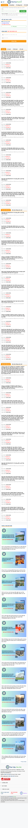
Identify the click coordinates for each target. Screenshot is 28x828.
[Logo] (7, 767)
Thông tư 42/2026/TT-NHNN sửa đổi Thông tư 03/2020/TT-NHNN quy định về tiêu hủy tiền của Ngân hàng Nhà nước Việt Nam (12, 72)
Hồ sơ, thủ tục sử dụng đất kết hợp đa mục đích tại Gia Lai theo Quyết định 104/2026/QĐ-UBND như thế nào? (13, 570)
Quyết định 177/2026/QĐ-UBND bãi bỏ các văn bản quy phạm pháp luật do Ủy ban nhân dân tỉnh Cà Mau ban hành (13, 149)
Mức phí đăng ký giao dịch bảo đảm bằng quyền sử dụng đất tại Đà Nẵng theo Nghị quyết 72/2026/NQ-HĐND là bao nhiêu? (14, 640)
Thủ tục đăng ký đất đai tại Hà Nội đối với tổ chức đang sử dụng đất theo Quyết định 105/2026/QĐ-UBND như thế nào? (14, 757)
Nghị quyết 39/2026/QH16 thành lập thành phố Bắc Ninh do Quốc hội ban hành (12, 301)
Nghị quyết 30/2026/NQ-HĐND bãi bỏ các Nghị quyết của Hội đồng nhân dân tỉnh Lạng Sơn (13, 272)
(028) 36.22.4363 (7, 774)
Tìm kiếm (23, 11)
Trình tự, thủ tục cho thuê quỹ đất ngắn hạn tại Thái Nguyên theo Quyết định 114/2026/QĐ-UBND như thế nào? (13, 593)
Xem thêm (24, 761)
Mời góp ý (14, 26)
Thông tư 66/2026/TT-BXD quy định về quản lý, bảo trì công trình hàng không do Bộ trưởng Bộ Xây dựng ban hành (13, 315)
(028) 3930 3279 (11, 776)
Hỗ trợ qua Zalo (6, 21)
